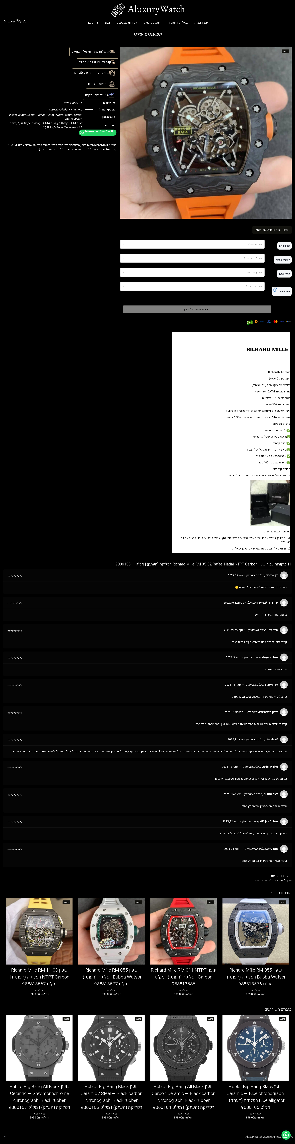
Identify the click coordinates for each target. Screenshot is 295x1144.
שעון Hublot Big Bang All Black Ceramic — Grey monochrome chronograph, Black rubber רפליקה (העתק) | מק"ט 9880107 (39, 1097)
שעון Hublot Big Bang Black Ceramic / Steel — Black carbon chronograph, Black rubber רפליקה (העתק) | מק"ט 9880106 (111, 1097)
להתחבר (281, 880)
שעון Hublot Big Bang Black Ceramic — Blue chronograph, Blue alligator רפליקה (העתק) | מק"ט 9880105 (255, 1097)
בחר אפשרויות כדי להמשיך (197, 309)
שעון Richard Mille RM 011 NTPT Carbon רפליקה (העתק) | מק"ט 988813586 (183, 977)
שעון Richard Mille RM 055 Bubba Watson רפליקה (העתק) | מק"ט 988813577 (111, 977)
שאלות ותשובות (211, 538)
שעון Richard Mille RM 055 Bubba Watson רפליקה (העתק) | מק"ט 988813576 (256, 977)
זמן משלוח (284, 246)
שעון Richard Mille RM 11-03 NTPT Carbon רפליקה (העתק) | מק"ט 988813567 (39, 977)
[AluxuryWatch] (147, 10)
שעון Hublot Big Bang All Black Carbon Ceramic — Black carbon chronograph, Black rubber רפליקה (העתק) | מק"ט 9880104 (184, 1097)
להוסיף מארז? (282, 260)
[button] (286, 1135)
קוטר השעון (284, 274)
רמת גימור (281, 290)
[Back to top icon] (5, 1136)
